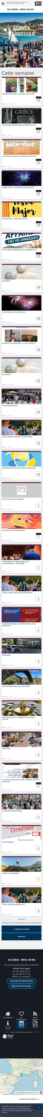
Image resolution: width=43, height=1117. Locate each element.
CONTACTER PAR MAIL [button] (22, 986)
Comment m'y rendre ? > (29, 1099)
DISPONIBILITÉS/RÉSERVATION (21, 981)
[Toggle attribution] (40, 1092)
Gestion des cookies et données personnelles (14, 1114)
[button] (21, 91)
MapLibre (36, 1092)
